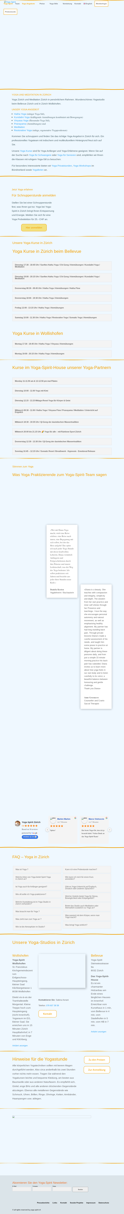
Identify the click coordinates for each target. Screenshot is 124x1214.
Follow (64, 993)
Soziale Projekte (76, 1203)
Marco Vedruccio (96, 819)
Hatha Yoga (20, 114)
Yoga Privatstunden (62, 165)
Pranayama (20, 124)
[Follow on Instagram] (57, 993)
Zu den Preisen (97, 1059)
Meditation (19, 127)
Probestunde (10, 12)
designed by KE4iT (102, 1210)
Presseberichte (43, 1203)
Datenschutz (104, 1203)
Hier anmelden (34, 227)
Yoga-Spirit (8, 4)
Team (17, 4)
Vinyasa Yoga (21, 120)
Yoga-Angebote (28, 4)
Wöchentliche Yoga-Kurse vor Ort (66, 72)
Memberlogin (101, 4)
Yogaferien (38, 170)
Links (55, 1203)
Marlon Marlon (63, 819)
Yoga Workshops (82, 165)
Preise (42, 4)
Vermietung (67, 4)
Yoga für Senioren (66, 155)
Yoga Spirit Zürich (31, 822)
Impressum (90, 1203)
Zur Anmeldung (96, 1069)
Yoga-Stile (54, 4)
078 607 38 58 (52, 1005)
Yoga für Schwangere (40, 155)
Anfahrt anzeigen (20, 1045)
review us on (28, 837)
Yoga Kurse (26, 151)
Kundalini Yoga (22, 117)
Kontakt (77, 4)
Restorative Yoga (23, 130)
